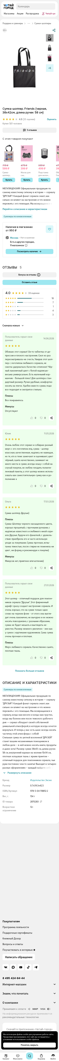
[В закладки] (49, 229)
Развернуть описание (19, 772)
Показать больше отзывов (29, 670)
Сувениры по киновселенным (17, 216)
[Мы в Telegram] (36, 967)
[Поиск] (29, 1055)
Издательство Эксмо (41, 780)
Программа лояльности (16, 927)
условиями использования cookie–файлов (21, 1039)
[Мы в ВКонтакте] (6, 967)
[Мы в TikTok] (28, 967)
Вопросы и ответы (13, 944)
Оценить (51, 119)
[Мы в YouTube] (21, 967)
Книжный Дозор (12, 938)
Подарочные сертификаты (17, 932)
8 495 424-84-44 (14, 978)
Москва (14, 237)
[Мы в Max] (13, 967)
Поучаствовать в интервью (18, 949)
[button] (29, 985)
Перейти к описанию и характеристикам (25, 209)
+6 (49, 67)
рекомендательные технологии (21, 1017)
